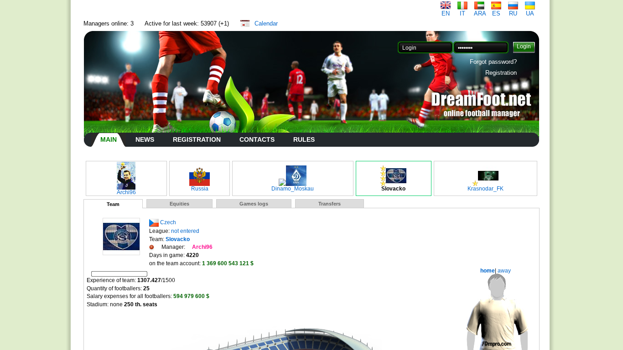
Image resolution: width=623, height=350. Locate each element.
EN (445, 13)
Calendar (266, 23)
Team (113, 204)
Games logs (253, 203)
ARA (480, 13)
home (487, 270)
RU (513, 13)
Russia (199, 188)
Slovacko (393, 188)
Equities (179, 203)
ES (496, 13)
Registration (501, 72)
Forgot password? (493, 61)
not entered (185, 231)
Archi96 (126, 192)
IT (462, 13)
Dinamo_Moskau (292, 188)
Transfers (329, 203)
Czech (168, 222)
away (503, 270)
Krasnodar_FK (485, 188)
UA (530, 13)
